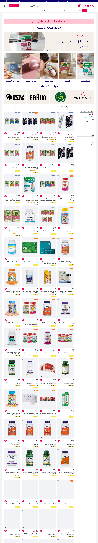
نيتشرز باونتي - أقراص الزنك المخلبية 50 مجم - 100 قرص (30, 473)
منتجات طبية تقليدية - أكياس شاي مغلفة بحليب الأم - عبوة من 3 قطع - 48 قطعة (48, 136)
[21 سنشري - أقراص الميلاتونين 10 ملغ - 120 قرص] (65, 308)
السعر (93, 132)
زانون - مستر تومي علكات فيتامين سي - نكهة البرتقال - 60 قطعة (12, 292)
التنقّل (79, 10)
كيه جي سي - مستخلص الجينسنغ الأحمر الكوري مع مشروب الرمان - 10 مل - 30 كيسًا (48, 382)
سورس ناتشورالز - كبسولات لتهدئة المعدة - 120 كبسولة (13, 353)
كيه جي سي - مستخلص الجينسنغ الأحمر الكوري (48, 414)
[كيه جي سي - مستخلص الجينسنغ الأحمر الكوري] (47, 399)
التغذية (91, 127)
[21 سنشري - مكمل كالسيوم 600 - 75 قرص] (12, 247)
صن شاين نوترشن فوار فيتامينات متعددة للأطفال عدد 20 (48, 292)
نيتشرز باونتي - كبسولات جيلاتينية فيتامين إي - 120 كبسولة (67, 382)
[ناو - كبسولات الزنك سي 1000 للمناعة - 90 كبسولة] (30, 153)
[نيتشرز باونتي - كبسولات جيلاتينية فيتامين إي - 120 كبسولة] (65, 368)
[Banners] (49, 41)
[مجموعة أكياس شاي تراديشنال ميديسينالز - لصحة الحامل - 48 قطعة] (12, 184)
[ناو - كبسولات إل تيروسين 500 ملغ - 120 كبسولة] (47, 308)
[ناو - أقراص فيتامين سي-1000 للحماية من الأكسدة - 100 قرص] (12, 429)
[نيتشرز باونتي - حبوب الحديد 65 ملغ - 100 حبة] (12, 368)
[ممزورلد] (89, 5)
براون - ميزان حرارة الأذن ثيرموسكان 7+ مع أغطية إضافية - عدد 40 (66, 136)
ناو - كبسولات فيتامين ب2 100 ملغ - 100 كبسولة (31, 443)
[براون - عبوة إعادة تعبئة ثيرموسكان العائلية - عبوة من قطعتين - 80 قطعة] (65, 153)
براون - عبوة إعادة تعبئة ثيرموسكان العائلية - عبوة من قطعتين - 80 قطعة (66, 168)
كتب (18, 10)
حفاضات (64, 10)
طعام (69, 10)
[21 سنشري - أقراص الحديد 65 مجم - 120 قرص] (30, 216)
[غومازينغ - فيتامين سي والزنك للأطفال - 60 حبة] (65, 184)
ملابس (59, 10)
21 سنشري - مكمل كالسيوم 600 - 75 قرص (12, 262)
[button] (18, 1)
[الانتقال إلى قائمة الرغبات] (58, 112)
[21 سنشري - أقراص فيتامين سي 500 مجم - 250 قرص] (65, 518)
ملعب (50, 10)
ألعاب (55, 10)
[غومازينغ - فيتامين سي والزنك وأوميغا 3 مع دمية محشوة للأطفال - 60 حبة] (30, 308)
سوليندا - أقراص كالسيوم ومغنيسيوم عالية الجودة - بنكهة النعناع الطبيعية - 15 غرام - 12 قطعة (30, 262)
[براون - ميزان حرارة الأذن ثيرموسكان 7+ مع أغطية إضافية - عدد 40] (65, 121)
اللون (93, 142)
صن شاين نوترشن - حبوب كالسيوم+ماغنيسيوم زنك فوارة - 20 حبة (66, 414)
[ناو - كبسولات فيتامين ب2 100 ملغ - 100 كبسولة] (30, 429)
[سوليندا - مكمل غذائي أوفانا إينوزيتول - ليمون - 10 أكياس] (30, 399)
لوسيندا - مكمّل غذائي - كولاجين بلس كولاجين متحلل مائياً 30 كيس (48, 262)
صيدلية (22, 10)
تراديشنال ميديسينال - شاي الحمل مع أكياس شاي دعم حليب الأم (12, 231)
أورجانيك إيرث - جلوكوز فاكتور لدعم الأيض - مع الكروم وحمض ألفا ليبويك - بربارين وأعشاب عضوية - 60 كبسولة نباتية (66, 292)
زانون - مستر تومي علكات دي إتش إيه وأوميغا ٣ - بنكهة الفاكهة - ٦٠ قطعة (13, 323)
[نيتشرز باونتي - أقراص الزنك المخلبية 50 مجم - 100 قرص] (30, 458)
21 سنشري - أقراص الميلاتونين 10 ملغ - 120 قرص (66, 323)
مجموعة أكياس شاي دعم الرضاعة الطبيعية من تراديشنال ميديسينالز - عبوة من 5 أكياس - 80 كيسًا (48, 231)
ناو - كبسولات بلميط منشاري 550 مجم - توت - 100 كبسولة (66, 473)
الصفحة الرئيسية (91, 15)
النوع (93, 140)
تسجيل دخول (13, 5)
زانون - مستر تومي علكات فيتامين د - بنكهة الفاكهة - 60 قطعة (66, 231)
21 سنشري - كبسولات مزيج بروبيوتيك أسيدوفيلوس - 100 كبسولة (13, 473)
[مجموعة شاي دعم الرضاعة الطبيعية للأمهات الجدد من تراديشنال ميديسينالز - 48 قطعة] (47, 184)
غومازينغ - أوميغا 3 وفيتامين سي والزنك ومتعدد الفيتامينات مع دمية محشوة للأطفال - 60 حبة (30, 353)
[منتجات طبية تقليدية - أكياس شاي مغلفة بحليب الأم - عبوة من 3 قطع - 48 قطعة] (47, 121)
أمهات (31, 10)
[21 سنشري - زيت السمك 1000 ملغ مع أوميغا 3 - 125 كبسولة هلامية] (30, 368)
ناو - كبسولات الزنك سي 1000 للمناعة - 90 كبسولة (30, 168)
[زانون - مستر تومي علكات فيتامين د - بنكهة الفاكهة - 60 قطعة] (65, 216)
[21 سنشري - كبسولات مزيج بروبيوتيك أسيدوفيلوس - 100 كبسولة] (12, 458)
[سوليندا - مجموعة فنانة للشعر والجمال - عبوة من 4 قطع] (65, 489)
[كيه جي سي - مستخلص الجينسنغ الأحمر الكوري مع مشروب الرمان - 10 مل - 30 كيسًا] (47, 368)
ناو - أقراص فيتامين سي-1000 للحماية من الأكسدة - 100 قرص (12, 443)
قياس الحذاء (91, 144)
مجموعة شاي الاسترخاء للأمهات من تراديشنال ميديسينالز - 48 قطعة (13, 136)
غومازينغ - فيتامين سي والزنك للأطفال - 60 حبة (66, 199)
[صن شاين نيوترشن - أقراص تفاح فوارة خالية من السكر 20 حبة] (30, 518)
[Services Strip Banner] (49, 21)
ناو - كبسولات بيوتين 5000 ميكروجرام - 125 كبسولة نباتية (66, 443)
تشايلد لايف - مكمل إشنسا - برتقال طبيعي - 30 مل (31, 504)
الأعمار (92, 135)
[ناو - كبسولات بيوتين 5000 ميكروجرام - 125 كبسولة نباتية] (65, 429)
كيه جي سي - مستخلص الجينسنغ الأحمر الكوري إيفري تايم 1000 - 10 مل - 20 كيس (12, 504)
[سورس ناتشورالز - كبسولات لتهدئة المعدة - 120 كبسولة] (12, 338)
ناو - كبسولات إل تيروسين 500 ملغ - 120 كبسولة (49, 323)
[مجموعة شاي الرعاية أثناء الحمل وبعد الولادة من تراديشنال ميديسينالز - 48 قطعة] (47, 153)
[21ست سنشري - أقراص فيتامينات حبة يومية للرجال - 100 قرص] (30, 277)
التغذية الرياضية (89, 129)
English (11, 1)
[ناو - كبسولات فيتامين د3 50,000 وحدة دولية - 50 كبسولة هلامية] (65, 247)
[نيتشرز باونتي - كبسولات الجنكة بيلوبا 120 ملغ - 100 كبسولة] (47, 458)
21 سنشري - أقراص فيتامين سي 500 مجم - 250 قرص (66, 533)
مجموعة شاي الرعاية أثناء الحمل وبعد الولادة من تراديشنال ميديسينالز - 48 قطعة (48, 168)
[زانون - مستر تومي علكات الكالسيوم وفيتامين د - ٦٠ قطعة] (12, 399)
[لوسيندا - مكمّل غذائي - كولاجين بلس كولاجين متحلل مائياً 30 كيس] (47, 247)
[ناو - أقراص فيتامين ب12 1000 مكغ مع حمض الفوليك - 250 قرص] (47, 429)
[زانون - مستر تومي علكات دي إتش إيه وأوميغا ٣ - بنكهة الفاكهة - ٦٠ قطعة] (12, 308)
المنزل (27, 10)
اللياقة (91, 125)
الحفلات (13, 10)
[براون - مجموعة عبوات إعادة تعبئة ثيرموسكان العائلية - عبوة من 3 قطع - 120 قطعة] (30, 121)
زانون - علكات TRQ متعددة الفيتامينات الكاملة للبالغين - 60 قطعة (12, 533)
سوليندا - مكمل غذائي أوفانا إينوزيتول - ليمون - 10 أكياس (30, 414)
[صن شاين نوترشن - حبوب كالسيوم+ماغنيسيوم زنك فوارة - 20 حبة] (65, 399)
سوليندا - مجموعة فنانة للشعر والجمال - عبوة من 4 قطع (66, 504)
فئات (93, 119)
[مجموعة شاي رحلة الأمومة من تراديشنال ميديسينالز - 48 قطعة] (12, 153)
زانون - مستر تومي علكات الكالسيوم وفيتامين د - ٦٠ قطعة (13, 414)
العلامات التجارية (90, 137)
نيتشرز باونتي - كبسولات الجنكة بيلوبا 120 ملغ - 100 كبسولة (49, 473)
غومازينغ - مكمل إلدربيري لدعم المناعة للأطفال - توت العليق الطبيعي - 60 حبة (48, 353)
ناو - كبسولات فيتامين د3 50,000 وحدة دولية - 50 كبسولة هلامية (66, 262)
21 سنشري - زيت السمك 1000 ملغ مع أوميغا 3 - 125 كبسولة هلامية (30, 382)
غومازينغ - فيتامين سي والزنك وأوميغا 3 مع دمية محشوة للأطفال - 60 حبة (30, 323)
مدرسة (36, 10)
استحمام (45, 10)
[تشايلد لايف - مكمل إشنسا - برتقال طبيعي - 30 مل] (30, 489)
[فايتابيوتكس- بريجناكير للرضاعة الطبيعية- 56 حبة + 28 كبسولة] (30, 184)
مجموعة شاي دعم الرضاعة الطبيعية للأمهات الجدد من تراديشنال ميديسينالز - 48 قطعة (48, 199)
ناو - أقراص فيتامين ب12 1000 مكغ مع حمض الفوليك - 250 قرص (48, 443)
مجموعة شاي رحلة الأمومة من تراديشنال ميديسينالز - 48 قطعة (14, 168)
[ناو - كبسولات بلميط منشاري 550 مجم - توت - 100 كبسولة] (65, 458)
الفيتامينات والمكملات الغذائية (86, 121)
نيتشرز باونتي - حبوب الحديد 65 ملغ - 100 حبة (13, 382)
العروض (84, 10)
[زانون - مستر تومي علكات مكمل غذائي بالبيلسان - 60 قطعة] (47, 518)
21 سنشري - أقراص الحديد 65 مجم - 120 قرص (30, 231)
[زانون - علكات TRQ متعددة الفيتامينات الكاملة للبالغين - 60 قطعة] (12, 518)
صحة (41, 10)
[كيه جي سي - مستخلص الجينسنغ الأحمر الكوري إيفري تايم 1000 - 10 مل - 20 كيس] (12, 489)
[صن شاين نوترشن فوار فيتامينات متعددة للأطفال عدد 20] (47, 277)
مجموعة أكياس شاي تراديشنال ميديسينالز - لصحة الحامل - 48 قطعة (12, 199)
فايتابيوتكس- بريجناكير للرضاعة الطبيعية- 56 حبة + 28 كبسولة (32, 199)
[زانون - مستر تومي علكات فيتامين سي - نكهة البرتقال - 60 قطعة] (12, 277)
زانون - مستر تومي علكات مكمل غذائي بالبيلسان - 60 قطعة (48, 533)
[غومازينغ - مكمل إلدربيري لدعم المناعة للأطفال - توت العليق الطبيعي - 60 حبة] (47, 338)
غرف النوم (74, 10)
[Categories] (85, 68)
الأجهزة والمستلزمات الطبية (87, 123)
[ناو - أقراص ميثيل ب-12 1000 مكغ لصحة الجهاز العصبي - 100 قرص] (47, 489)
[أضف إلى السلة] (59, 133)
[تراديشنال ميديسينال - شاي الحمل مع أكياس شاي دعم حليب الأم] (12, 216)
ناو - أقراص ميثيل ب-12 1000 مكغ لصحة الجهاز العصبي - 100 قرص (49, 504)
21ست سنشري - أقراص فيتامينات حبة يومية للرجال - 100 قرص (30, 292)
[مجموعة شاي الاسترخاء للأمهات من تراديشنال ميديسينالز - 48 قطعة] (12, 121)
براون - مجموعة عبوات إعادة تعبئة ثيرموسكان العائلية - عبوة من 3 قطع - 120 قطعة (30, 136)
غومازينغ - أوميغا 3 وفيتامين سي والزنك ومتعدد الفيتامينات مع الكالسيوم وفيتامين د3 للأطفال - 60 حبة (66, 353)
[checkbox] (93, 121)
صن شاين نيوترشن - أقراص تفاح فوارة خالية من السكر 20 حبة (31, 534)
